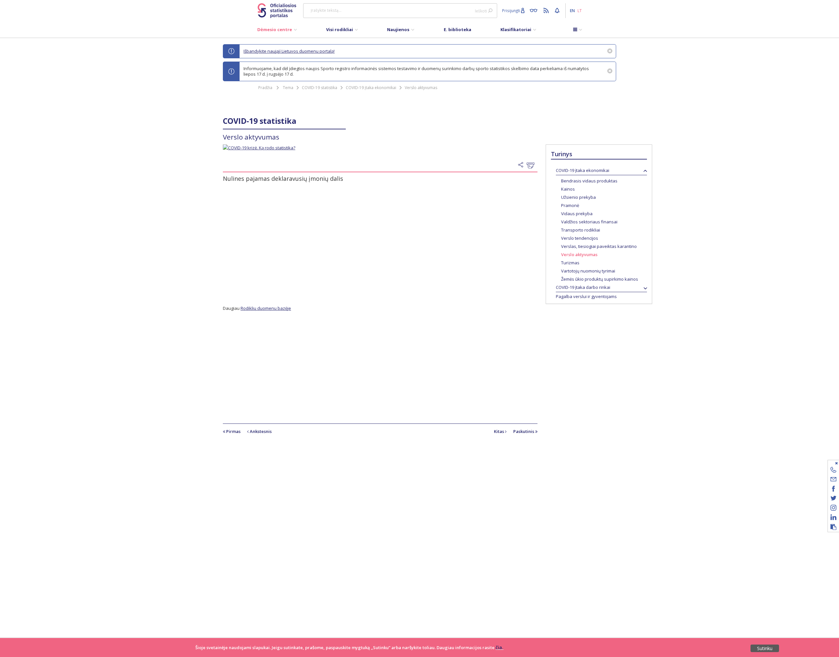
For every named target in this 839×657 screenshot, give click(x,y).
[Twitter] (833, 499)
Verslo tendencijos (579, 238)
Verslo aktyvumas (421, 87)
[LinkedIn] (833, 518)
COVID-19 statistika (319, 87)
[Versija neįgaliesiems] (535, 10)
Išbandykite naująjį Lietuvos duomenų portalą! (289, 51)
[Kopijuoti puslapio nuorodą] (833, 527)
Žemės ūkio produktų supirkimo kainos (599, 279)
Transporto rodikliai (580, 230)
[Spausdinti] (532, 165)
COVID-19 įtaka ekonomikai (371, 87)
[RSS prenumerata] (546, 10)
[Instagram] (833, 508)
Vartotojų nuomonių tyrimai (588, 271)
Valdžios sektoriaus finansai (589, 222)
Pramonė (570, 205)
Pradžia (265, 87)
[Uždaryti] (829, 462)
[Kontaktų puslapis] (833, 470)
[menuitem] (277, 31)
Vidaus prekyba (577, 213)
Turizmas (570, 263)
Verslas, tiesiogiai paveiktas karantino (599, 246)
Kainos (568, 189)
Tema (288, 87)
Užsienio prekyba (578, 197)
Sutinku (764, 648)
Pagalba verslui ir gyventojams (586, 296)
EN (572, 10)
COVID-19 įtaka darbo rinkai (583, 287)
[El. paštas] (833, 480)
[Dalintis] (522, 165)
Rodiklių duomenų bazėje (266, 308)
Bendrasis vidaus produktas (589, 181)
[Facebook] (833, 489)
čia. (499, 647)
